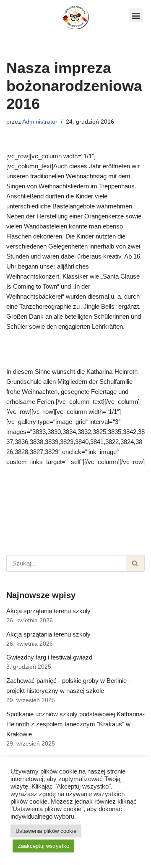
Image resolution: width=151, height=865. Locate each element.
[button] (136, 15)
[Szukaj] (135, 563)
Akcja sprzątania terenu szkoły (48, 610)
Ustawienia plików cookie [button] (46, 831)
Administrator (39, 122)
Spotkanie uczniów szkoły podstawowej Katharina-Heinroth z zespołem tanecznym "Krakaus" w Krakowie (75, 724)
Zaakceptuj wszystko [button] (43, 846)
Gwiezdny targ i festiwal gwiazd (49, 657)
